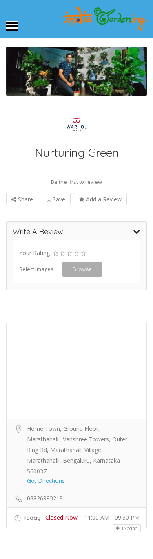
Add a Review (103, 199)
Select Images (36, 269)
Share (24, 199)
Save (58, 199)
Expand (129, 528)
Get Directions (46, 480)
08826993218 (45, 498)
